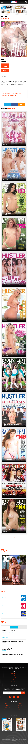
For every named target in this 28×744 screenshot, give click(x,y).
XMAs (20, 711)
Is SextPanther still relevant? (8, 636)
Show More (14, 537)
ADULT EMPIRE (5, 65)
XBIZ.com (7, 703)
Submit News (14, 673)
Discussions (5, 627)
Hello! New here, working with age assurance (12, 654)
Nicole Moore (13, 95)
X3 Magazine (4, 551)
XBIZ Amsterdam (6, 596)
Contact (14, 677)
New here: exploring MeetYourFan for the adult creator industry (13, 648)
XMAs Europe (5, 612)
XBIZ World (7, 707)
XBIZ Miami (20, 705)
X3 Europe (4, 604)
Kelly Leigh (11, 93)
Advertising (14, 675)
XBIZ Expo (20, 709)
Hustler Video (5, 18)
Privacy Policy (14, 681)
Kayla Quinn (5, 93)
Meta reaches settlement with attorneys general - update (13, 642)
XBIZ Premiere (7, 709)
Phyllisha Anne (5, 95)
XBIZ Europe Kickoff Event (8, 630)
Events (3, 591)
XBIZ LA (20, 703)
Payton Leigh (17, 93)
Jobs (14, 627)
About (14, 679)
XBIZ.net (3, 623)
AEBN (4, 70)
